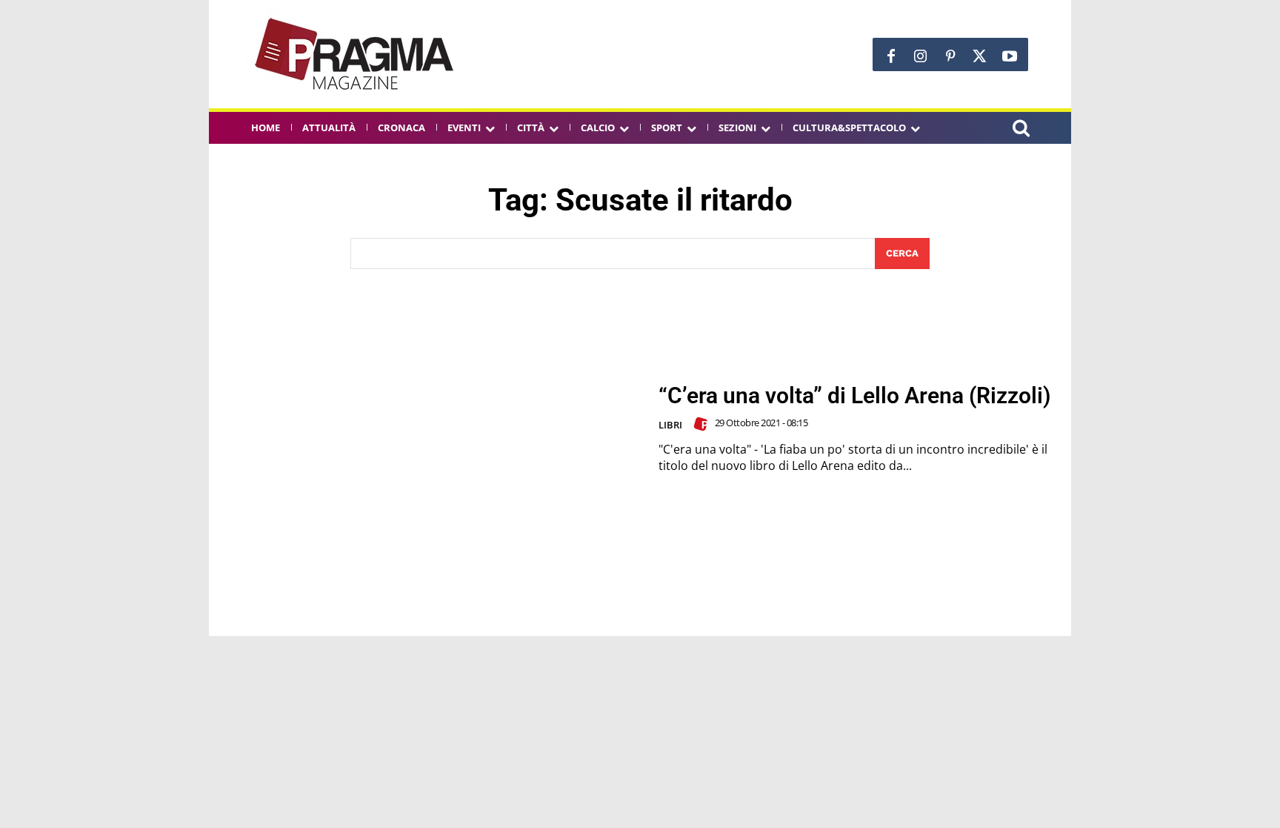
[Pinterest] (950, 56)
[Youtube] (1010, 56)
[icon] (1021, 130)
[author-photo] (703, 424)
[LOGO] (355, 54)
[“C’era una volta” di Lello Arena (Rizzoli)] (433, 429)
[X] (980, 56)
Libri (670, 424)
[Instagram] (921, 56)
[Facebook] (891, 56)
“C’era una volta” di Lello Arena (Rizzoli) (855, 395)
